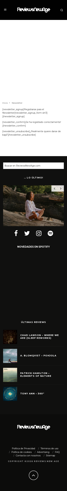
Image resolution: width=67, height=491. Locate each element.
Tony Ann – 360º (32, 393)
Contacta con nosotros (28, 455)
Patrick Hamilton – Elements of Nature (35, 374)
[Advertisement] (33, 57)
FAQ (57, 452)
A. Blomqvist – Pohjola (38, 355)
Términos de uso (49, 448)
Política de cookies (21, 452)
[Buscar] (60, 165)
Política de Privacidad (23, 448)
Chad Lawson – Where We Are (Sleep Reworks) (39, 336)
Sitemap (50, 455)
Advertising (43, 452)
